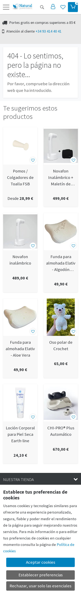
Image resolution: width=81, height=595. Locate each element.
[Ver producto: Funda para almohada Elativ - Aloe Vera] (20, 317)
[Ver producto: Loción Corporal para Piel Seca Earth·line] (20, 402)
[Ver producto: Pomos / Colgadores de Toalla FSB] (20, 146)
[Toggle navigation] (6, 7)
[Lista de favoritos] (63, 7)
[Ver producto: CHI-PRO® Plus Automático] (61, 402)
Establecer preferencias (40, 575)
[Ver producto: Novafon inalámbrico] (20, 231)
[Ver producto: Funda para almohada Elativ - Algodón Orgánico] (61, 231)
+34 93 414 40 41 (48, 31)
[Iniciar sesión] (53, 7)
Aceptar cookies (40, 562)
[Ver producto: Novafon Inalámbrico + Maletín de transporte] (61, 146)
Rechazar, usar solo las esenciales (40, 586)
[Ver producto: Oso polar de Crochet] (61, 317)
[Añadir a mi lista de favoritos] (32, 160)
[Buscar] (42, 7)
